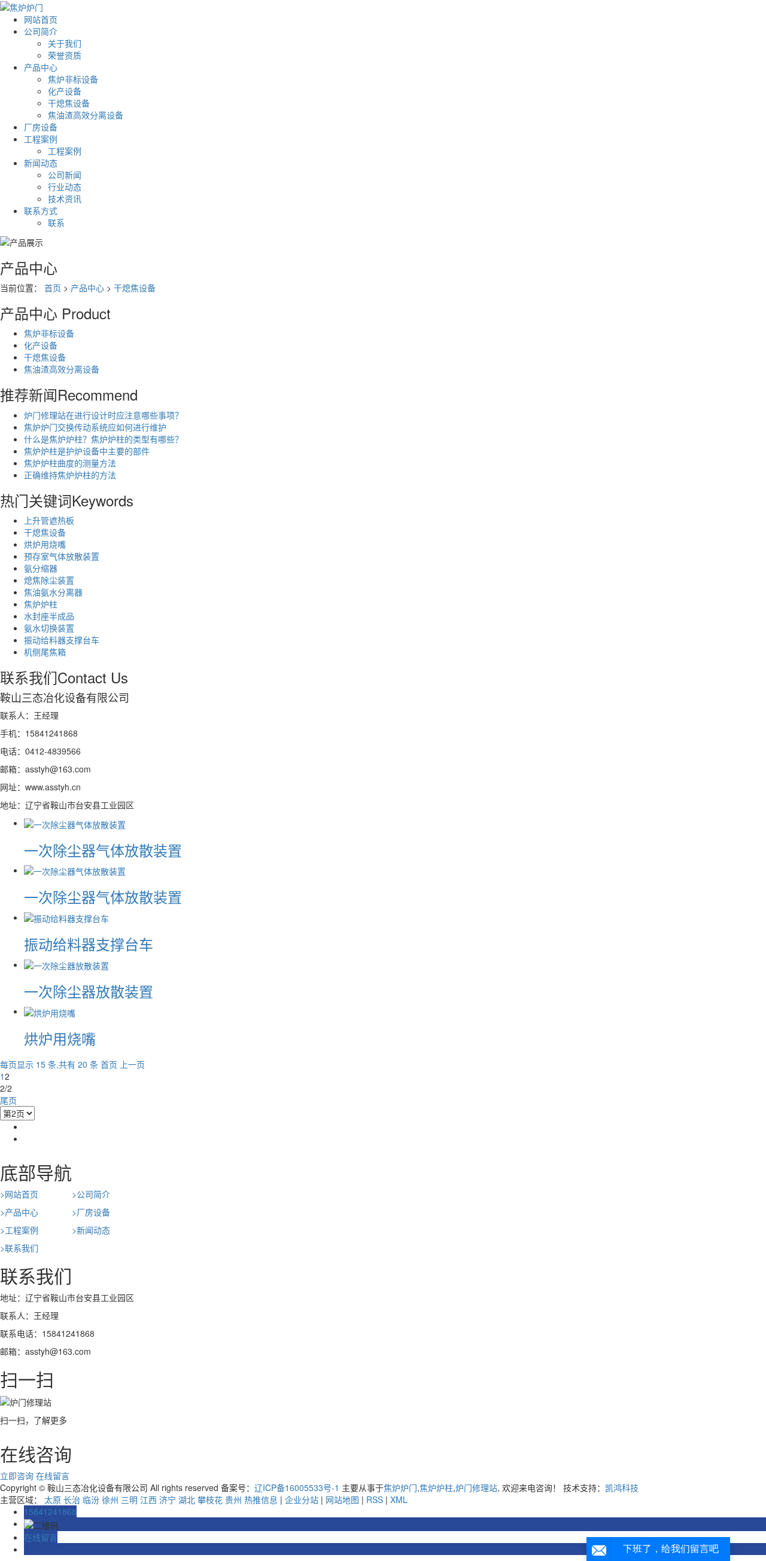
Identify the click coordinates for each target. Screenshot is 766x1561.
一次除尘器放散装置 (88, 990)
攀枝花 (210, 1499)
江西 (148, 1499)
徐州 (110, 1499)
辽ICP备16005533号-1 (296, 1487)
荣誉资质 (64, 55)
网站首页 (40, 19)
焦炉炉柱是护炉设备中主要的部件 (87, 451)
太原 (52, 1499)
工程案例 (40, 139)
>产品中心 (19, 1212)
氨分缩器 (40, 568)
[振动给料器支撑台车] (66, 917)
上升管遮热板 (49, 520)
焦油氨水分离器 (53, 592)
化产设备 (64, 91)
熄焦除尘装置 (49, 580)
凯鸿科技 (622, 1487)
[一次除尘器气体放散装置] (75, 823)
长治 (71, 1499)
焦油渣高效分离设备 (85, 115)
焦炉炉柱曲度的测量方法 (70, 463)
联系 (56, 222)
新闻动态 (40, 163)
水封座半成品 (49, 616)
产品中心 (40, 67)
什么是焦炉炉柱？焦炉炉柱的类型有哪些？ (103, 439)
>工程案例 (19, 1230)
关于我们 (64, 43)
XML (399, 1499)
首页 (52, 288)
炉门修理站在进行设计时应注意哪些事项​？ (103, 415)
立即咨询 (17, 1475)
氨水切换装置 (49, 628)
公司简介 (40, 31)
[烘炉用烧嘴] (49, 1011)
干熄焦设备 (69, 103)
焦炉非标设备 (73, 79)
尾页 (8, 1100)
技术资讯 (64, 198)
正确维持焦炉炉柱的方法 (70, 475)
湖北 (186, 1499)
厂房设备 (40, 127)
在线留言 (52, 1475)
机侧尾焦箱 (45, 652)
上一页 (132, 1064)
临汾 (91, 1499)
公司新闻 (64, 175)
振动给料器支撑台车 (61, 640)
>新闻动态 (91, 1230)
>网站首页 (19, 1194)
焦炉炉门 (400, 1487)
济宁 (167, 1499)
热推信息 (261, 1499)
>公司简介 (91, 1194)
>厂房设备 (91, 1212)
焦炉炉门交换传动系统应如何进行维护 (95, 427)
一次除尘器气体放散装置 (103, 849)
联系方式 (40, 210)
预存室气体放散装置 (61, 556)
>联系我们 (19, 1248)
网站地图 (342, 1499)
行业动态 (64, 187)
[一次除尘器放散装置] (66, 964)
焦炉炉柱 (40, 604)
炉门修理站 (476, 1487)
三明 (129, 1499)
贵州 (233, 1499)
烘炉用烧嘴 (45, 544)
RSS (374, 1499)
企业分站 (301, 1499)
